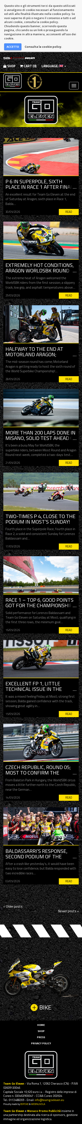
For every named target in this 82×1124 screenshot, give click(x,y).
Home (41, 1025)
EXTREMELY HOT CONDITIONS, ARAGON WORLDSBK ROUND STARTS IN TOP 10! (39, 270)
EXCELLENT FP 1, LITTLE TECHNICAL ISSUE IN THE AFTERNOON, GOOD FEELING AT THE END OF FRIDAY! (40, 692)
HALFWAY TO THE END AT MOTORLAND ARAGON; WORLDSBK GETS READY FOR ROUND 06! (38, 357)
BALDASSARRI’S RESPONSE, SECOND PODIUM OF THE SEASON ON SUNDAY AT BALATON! (36, 859)
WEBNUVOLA (38, 1104)
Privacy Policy (41, 1043)
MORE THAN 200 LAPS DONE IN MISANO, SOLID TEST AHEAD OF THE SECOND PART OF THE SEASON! (40, 441)
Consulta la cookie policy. (43, 47)
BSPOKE (24, 1104)
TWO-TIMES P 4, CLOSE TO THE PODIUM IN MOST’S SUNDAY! (40, 518)
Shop (11, 66)
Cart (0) (30, 66)
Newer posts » (68, 911)
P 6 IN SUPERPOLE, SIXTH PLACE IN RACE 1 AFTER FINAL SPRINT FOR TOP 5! (39, 187)
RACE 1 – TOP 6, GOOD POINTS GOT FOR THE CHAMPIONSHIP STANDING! (39, 605)
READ (68, 212)
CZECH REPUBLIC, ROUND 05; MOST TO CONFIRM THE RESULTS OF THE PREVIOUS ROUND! (38, 775)
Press (41, 1037)
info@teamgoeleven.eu (49, 1100)
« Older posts (13, 906)
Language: (50, 66)
